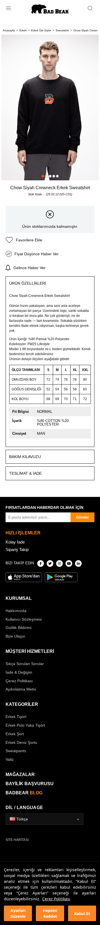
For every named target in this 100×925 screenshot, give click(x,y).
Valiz (10, 759)
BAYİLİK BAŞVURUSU (30, 783)
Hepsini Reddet (50, 913)
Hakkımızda (16, 610)
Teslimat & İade (25, 473)
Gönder (82, 517)
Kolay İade (15, 542)
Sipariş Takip (17, 549)
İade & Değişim (19, 672)
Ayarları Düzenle (18, 913)
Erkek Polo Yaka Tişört (25, 725)
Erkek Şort (15, 734)
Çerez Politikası (56, 898)
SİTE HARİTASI (17, 840)
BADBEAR (24, 792)
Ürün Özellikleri (27, 283)
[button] (42, 176)
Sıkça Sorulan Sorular (25, 663)
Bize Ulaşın (15, 636)
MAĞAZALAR (20, 774)
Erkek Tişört (16, 716)
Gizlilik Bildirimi (18, 627)
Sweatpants (16, 751)
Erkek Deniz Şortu (21, 742)
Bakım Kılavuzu (25, 456)
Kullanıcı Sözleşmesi (24, 619)
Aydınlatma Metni (21, 689)
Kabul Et (82, 913)
